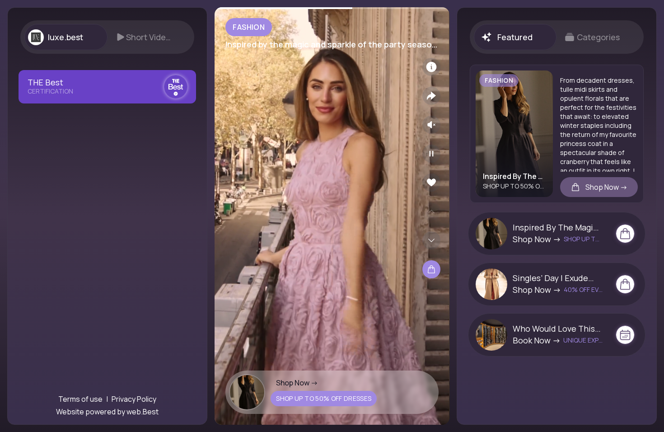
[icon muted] (431, 125)
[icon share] (431, 96)
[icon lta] (431, 269)
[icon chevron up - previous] (431, 211)
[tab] (66, 37)
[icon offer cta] (625, 234)
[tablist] (107, 37)
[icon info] (431, 67)
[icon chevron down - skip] (431, 240)
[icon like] (431, 183)
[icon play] (431, 154)
